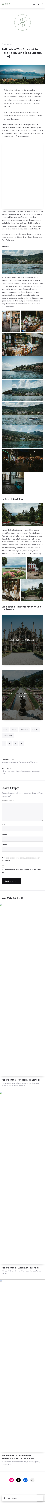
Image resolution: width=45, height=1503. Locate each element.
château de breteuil (16, 1083)
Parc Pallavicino (35, 533)
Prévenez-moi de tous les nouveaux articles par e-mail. (21, 870)
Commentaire (8, 801)
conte (26, 1083)
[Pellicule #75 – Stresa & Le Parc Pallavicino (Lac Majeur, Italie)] (22, 74)
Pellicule (25, 730)
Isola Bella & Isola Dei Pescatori (22, 640)
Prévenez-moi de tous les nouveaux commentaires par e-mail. (21, 859)
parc (37, 1083)
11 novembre (7, 1462)
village (5, 1273)
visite (16, 1086)
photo (36, 730)
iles (5, 730)
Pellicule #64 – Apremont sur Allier (20, 1267)
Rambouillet (7, 1464)
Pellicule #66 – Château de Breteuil (21, 1079)
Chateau (5, 1083)
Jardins (32, 1083)
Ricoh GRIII (8, 735)
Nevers (5, 1271)
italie (14, 730)
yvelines (22, 1086)
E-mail (4, 834)
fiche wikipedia (22, 136)
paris (4, 1086)
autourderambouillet (19, 1462)
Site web (5, 845)
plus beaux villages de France (31, 1271)
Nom (3, 824)
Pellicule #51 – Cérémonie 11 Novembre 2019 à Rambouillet (18, 1457)
